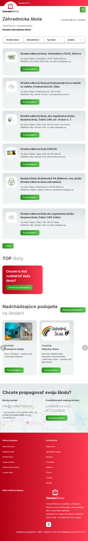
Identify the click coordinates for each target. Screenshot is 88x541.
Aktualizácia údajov (53, 452)
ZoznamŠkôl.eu (8, 26)
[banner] (10, 7)
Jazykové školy (8, 462)
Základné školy (8, 452)
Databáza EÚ (23, 3)
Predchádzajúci (3, 348)
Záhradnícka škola (24, 26)
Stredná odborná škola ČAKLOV (38, 149)
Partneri (49, 478)
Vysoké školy (7, 472)
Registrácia (50, 446)
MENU (83, 9)
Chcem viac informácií (18, 287)
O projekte (50, 462)
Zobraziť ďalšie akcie (72, 310)
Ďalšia (85, 348)
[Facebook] (48, 524)
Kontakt (49, 483)
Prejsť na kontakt (56, 418)
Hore (9, 246)
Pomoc (49, 472)
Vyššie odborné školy (10, 467)
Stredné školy (7, 457)
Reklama (49, 457)
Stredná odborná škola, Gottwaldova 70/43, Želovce (50, 53)
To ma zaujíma (29, 69)
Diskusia (49, 467)
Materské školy (8, 446)
